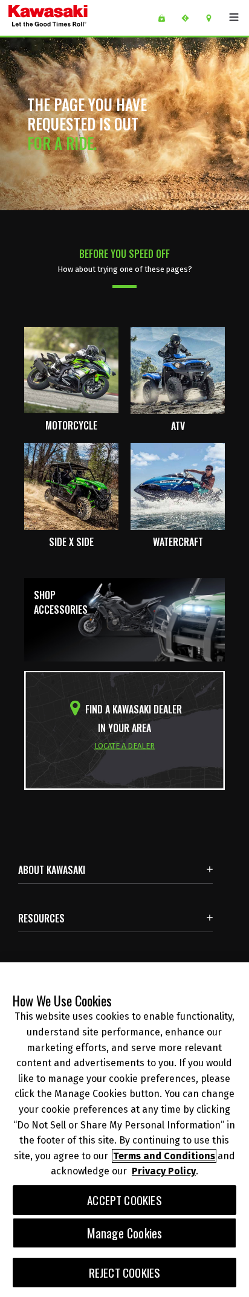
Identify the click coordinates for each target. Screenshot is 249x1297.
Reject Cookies (125, 1272)
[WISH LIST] (166, 18)
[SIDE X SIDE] (71, 485)
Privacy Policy (164, 1171)
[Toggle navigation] (234, 17)
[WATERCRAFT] (178, 485)
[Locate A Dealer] (213, 18)
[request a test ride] (189, 18)
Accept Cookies (124, 1200)
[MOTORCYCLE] (71, 369)
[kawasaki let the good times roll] (77, 18)
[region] (124, 1129)
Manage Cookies (125, 1233)
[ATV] (178, 369)
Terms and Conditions (164, 1156)
